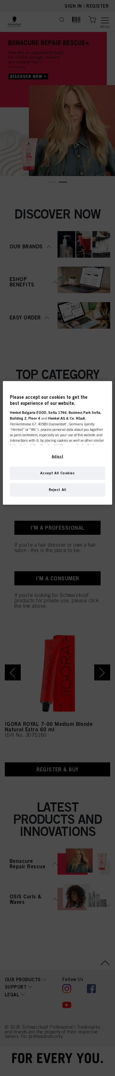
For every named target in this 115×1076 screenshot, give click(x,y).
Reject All (57, 489)
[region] (57, 442)
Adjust (57, 456)
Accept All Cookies (57, 472)
